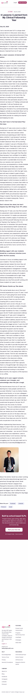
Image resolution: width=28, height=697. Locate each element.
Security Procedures (7, 662)
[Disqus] (14, 560)
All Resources (19, 659)
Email (10, 507)
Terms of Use (5, 657)
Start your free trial (14, 529)
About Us (4, 671)
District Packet (19, 657)
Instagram (4, 679)
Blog (3, 674)
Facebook (12, 503)
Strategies (18, 640)
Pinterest (3, 507)
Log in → (4, 643)
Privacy (4, 659)
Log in (15, 2)
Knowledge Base (6, 654)
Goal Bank (18, 637)
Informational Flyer (21, 654)
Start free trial (22, 2)
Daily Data (18, 642)
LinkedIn (20, 503)
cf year (10, 11)
